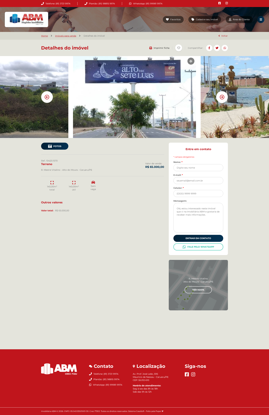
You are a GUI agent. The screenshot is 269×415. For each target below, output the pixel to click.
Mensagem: (180, 200)
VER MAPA (198, 289)
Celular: (178, 188)
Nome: (177, 162)
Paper (159, 411)
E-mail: (178, 175)
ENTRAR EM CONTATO (198, 238)
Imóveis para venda (65, 35)
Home (44, 35)
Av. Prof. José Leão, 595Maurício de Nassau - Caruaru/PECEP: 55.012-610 (150, 377)
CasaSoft (140, 411)
